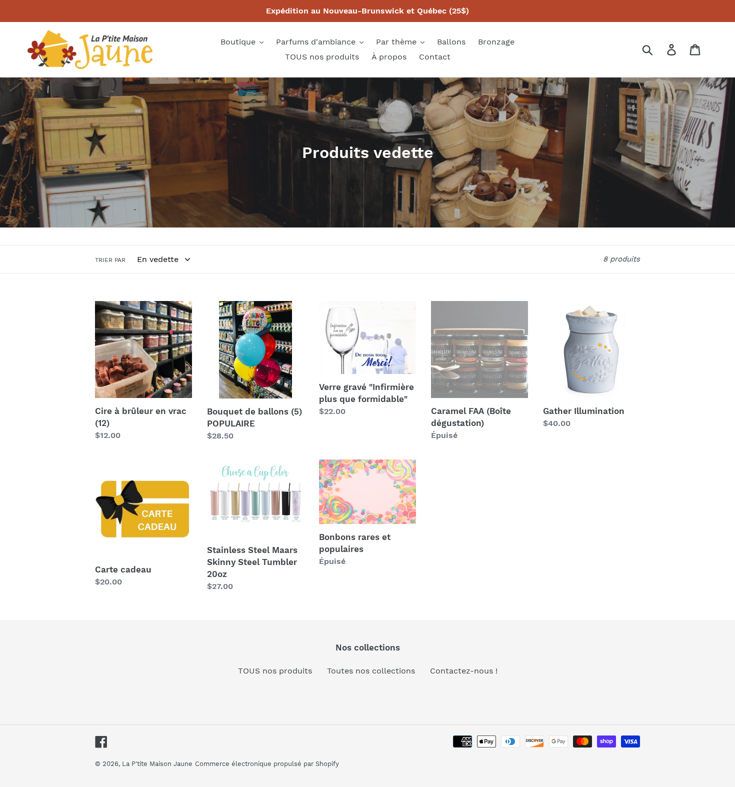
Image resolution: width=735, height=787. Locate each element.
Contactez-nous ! (464, 671)
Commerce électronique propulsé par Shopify (267, 764)
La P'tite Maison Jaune (157, 764)
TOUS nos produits (275, 671)
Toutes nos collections (371, 671)
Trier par (110, 260)
